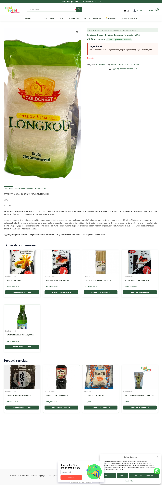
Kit (85, 18)
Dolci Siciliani (95, 18)
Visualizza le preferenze (144, 476)
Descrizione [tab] (8, 188)
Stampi (61, 18)
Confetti (28, 18)
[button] (157, 457)
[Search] (79, 9)
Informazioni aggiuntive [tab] (24, 188)
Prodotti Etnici (96, 30)
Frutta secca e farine (45, 18)
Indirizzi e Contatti (129, 18)
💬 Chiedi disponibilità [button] (61, 292)
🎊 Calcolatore (112, 18)
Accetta (109, 476)
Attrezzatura (74, 18)
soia (122, 65)
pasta (119, 65)
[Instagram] (128, 11)
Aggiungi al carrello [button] (22, 292)
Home (89, 30)
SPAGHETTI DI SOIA (132, 65)
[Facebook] (125, 11)
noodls (113, 65)
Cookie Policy (129, 481)
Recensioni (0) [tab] (40, 188)
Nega (122, 476)
